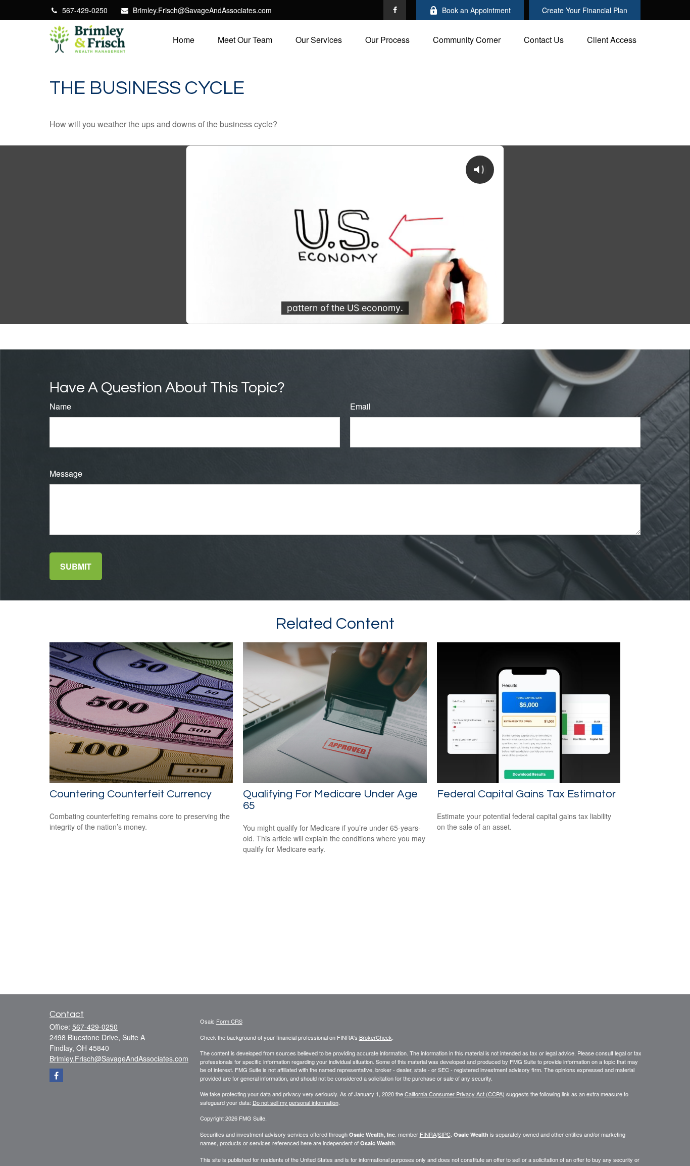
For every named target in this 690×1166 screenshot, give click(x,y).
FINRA (428, 1134)
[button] (184, 39)
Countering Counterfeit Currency (131, 794)
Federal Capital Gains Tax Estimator (526, 794)
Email (360, 406)
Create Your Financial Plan (584, 10)
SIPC (444, 1134)
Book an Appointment (476, 10)
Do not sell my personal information (295, 1102)
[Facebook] (394, 10)
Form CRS (229, 1021)
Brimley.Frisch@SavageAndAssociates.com (202, 10)
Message (66, 473)
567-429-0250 (85, 10)
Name (60, 406)
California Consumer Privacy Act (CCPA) (455, 1094)
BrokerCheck (375, 1037)
